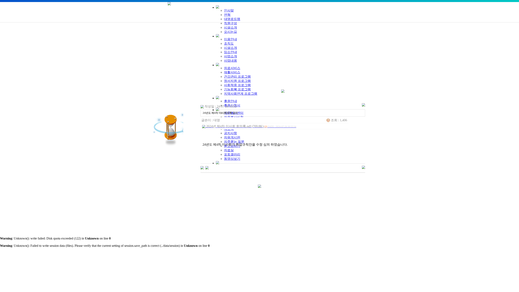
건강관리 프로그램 (237, 76)
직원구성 (230, 23)
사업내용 (230, 60)
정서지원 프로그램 (237, 81)
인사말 (229, 10)
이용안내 (230, 39)
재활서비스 (232, 72)
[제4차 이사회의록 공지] (207, 167)
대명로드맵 (232, 19)
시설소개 (230, 27)
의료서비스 (232, 68)
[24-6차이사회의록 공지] (202, 167)
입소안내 (230, 52)
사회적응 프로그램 (237, 85)
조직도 (229, 43)
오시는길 (230, 31)
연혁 (227, 14)
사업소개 (230, 56)
